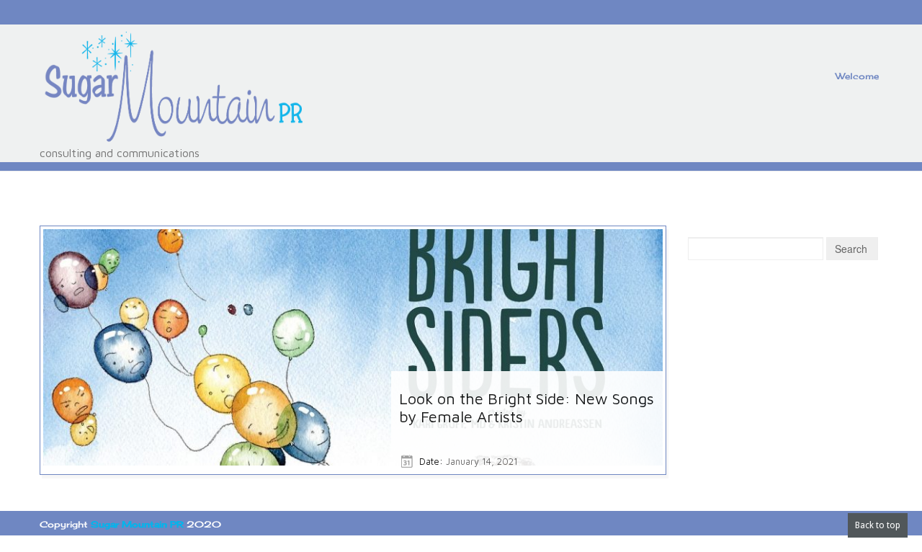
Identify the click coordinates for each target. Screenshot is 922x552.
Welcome (857, 76)
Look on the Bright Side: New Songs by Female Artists (526, 407)
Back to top (877, 525)
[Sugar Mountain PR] (173, 88)
